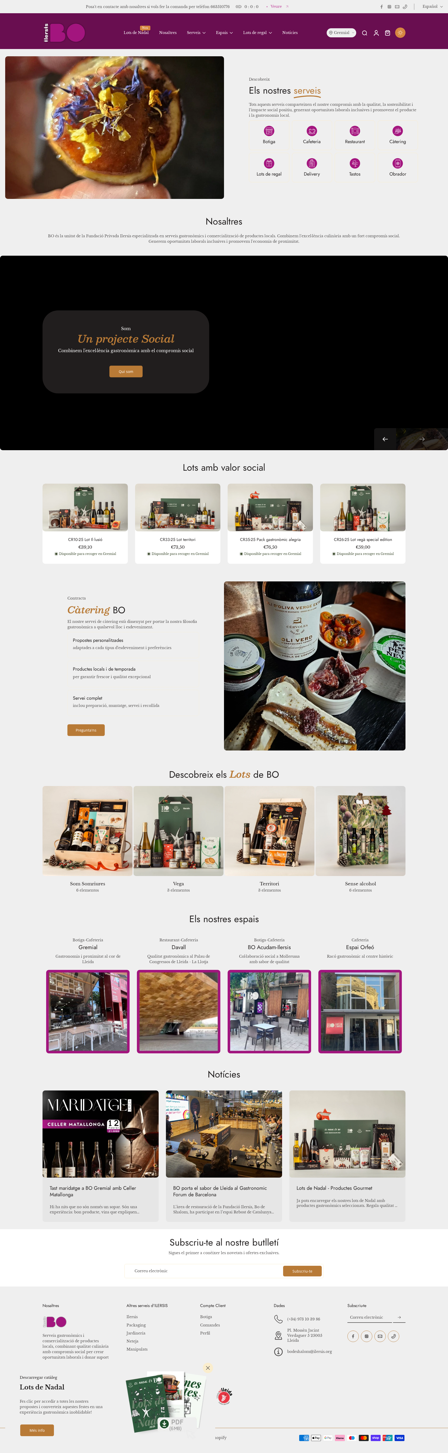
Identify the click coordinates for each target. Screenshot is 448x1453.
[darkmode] (400, 32)
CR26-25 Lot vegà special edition (363, 540)
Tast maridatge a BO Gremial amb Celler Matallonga (93, 1191)
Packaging (136, 1325)
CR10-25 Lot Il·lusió (85, 540)
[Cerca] (208, 1368)
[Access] (376, 32)
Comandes (210, 1325)
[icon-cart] (387, 32)
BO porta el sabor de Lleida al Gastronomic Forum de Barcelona (220, 1191)
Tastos (354, 174)
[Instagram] (389, 7)
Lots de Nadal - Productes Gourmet (334, 1188)
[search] (364, 32)
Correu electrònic (151, 1271)
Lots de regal (269, 174)
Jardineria (136, 1333)
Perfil (205, 1333)
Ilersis (132, 1317)
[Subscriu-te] (399, 1317)
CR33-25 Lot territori (177, 540)
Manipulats (137, 1349)
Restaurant (355, 141)
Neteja (132, 1341)
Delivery (312, 174)
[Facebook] (382, 7)
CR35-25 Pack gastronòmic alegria (270, 540)
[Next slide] (422, 439)
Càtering (397, 141)
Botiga (269, 141)
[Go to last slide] (385, 439)
